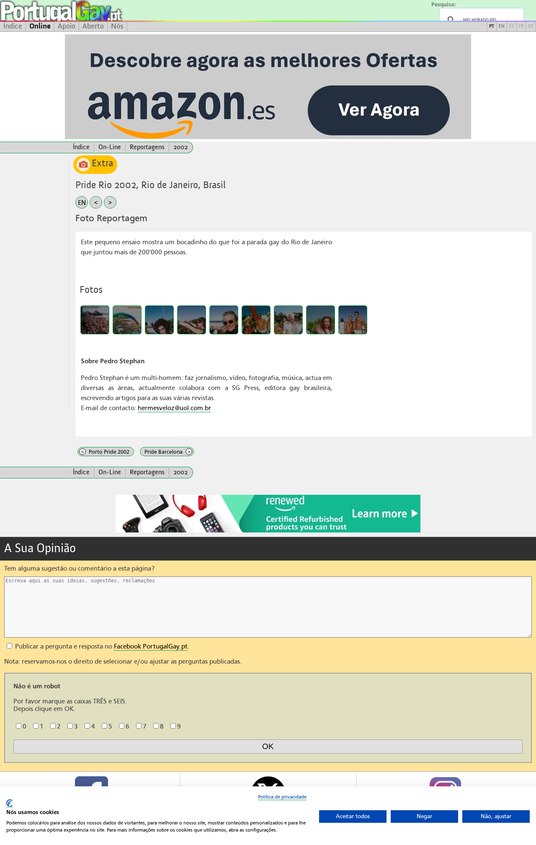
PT (491, 26)
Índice (12, 26)
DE (530, 26)
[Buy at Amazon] (268, 531)
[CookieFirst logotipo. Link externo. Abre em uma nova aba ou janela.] (9, 803)
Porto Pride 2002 (105, 452)
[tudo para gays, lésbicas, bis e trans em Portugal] (84, 10)
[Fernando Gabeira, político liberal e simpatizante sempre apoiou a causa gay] (223, 319)
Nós (117, 26)
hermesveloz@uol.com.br (174, 408)
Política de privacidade (282, 797)
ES (511, 26)
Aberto (93, 26)
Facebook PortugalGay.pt (151, 646)
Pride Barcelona (167, 452)
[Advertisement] (34, 280)
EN (502, 26)
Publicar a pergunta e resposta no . (101, 646)
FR (521, 26)
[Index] (34, 147)
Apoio (66, 26)
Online (40, 26)
